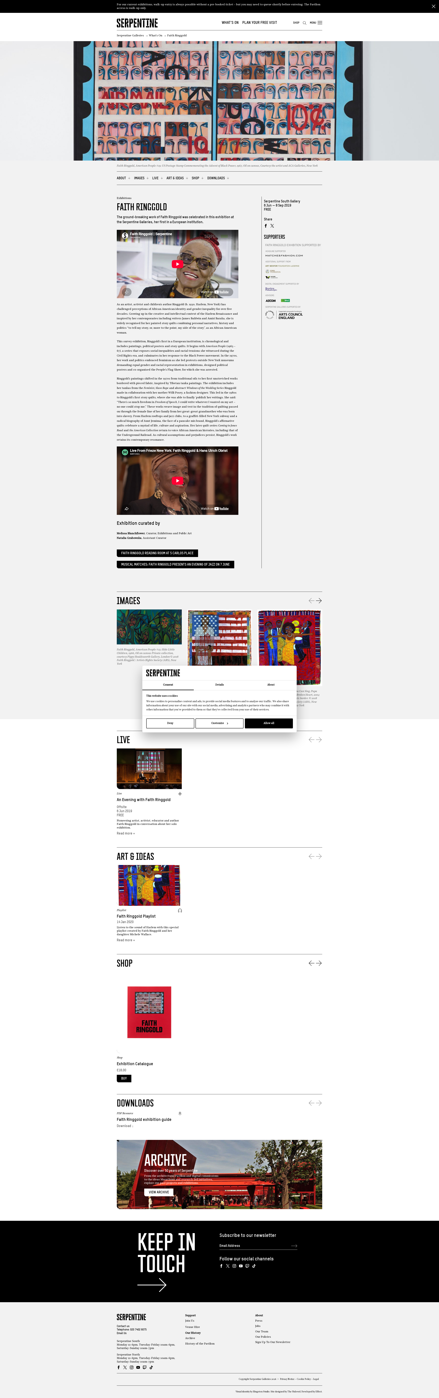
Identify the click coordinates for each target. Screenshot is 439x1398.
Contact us (123, 1326)
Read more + (126, 833)
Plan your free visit (259, 23)
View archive (159, 1192)
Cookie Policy (304, 1379)
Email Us (122, 1333)
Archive (190, 1338)
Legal (316, 1379)
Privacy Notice (287, 1379)
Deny (170, 723)
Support (190, 1315)
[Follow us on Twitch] (247, 1266)
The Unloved (293, 1392)
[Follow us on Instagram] (234, 1266)
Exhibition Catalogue (135, 1064)
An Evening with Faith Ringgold (144, 800)
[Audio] (180, 910)
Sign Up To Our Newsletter (272, 1342)
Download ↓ (125, 1126)
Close (433, 6)
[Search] (304, 23)
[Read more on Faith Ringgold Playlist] (149, 885)
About (259, 1315)
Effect (319, 1392)
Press (258, 1321)
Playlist (121, 910)
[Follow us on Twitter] (228, 1266)
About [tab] (271, 685)
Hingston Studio (261, 1392)
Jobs (257, 1326)
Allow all (269, 723)
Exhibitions (124, 198)
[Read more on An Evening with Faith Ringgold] (149, 768)
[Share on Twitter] (272, 226)
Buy (124, 1078)
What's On (230, 23)
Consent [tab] (168, 685)
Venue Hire (192, 1327)
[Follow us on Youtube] (241, 1266)
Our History (193, 1333)
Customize (217, 723)
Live (119, 793)
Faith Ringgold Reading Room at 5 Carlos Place (157, 553)
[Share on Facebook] (266, 226)
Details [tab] (219, 685)
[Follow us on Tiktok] (254, 1266)
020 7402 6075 (138, 1329)
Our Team (261, 1331)
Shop (296, 22)
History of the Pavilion (200, 1343)
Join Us (189, 1321)
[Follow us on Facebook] (221, 1266)
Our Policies (263, 1337)
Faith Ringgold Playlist (136, 916)
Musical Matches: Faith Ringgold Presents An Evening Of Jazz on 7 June (175, 564)
